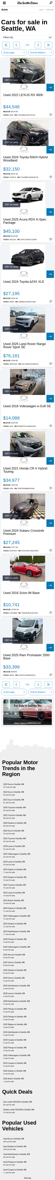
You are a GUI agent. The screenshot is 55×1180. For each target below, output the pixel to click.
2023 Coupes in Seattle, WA (14, 1064)
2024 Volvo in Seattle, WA (14, 979)
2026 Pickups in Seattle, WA (15, 1049)
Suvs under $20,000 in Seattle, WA (17, 1103)
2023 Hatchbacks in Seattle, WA (16, 932)
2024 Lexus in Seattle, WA (14, 847)
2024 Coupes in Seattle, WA (14, 1041)
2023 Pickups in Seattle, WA (15, 1018)
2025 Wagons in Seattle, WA (15, 1025)
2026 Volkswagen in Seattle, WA (16, 1056)
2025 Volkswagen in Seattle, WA (16, 855)
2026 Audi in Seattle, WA (13, 1080)
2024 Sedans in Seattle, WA (14, 824)
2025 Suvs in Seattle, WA (13, 785)
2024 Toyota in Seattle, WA (14, 808)
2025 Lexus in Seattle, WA (14, 894)
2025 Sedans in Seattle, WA (14, 878)
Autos (4, 9)
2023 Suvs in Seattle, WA (13, 801)
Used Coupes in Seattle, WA (14, 1171)
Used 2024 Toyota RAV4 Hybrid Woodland (25, 159)
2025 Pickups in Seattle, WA (15, 1010)
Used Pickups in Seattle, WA (15, 1163)
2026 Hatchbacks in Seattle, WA (16, 1033)
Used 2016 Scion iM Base (21, 592)
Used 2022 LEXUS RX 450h (23, 95)
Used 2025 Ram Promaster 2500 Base (26, 657)
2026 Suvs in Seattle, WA (13, 832)
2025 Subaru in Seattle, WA (14, 870)
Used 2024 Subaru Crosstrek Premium (23, 532)
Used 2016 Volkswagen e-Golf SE (27, 406)
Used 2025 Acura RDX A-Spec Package (24, 221)
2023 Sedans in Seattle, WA (14, 925)
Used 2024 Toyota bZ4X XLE (23, 281)
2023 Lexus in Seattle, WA (14, 863)
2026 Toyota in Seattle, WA (14, 839)
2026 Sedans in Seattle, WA (14, 971)
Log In (41, 9)
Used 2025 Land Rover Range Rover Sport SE (24, 345)
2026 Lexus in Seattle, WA (14, 994)
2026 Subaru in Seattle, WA (14, 1072)
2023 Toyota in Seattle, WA (14, 886)
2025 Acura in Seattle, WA (14, 956)
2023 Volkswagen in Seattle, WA (16, 917)
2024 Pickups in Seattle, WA (15, 940)
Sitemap (27, 1178)
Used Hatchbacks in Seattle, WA (16, 1155)
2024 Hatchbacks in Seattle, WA (16, 1002)
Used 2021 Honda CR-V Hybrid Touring (25, 470)
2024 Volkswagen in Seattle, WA (16, 948)
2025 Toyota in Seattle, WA (14, 816)
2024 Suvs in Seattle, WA (13, 793)
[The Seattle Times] (28, 3)
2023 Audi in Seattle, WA (13, 901)
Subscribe (50, 9)
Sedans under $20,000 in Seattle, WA (18, 1111)
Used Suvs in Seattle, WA (13, 1140)
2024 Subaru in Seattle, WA (14, 909)
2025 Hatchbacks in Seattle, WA (16, 987)
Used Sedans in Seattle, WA (14, 1147)
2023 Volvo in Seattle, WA (14, 963)
